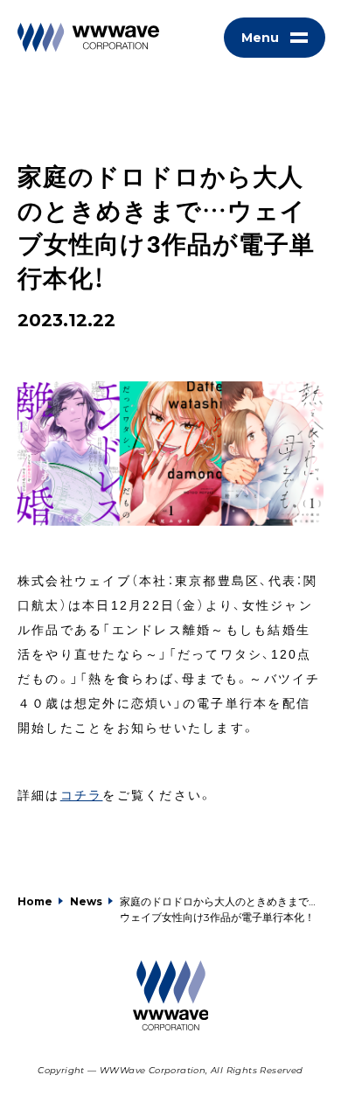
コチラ (81, 794)
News (86, 901)
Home (34, 901)
